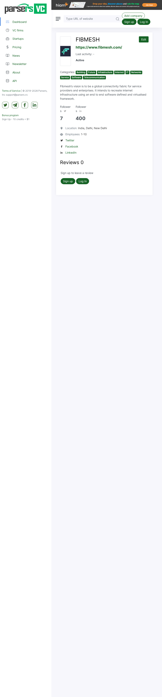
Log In (144, 21)
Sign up (129, 21)
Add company (133, 15)
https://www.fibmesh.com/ (99, 47)
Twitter (69, 140)
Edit (143, 39)
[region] (25, 348)
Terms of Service (11, 90)
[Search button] (117, 18)
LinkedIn (70, 152)
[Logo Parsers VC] (25, 8)
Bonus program (10, 115)
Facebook (71, 146)
